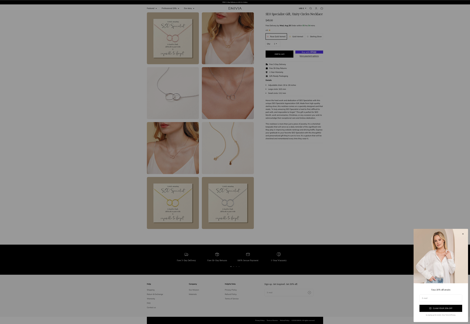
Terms (447, 315)
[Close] (463, 234)
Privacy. (453, 315)
